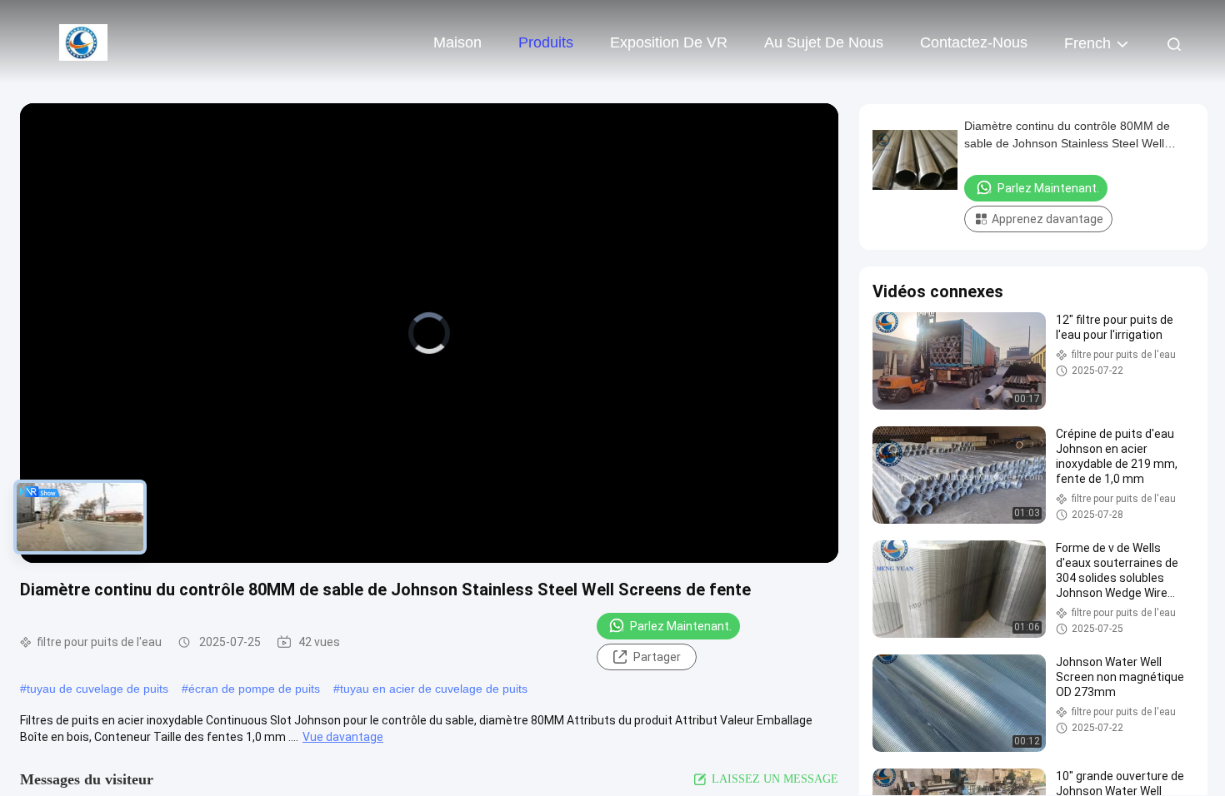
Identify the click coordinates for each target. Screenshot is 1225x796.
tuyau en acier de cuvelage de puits (434, 688)
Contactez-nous (974, 42)
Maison (457, 42)
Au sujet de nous (823, 42)
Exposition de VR (669, 42)
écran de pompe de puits (254, 688)
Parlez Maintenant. (681, 626)
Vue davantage (342, 737)
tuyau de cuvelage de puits (97, 688)
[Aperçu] (83, 41)
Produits (545, 42)
